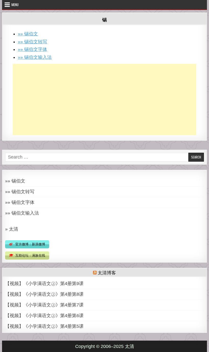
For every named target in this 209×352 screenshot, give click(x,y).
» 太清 (11, 229)
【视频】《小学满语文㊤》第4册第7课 (44, 304)
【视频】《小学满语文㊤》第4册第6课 (44, 315)
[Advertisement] (104, 99)
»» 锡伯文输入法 (35, 57)
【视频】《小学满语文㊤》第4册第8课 (44, 294)
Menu (15, 4)
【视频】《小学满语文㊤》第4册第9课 (44, 283)
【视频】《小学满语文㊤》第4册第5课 (44, 326)
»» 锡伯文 (28, 33)
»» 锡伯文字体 (32, 49)
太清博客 (107, 272)
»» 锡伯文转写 (32, 41)
